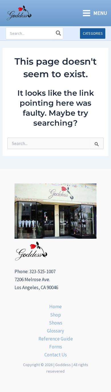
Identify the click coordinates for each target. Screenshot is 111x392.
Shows (55, 323)
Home (55, 306)
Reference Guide (55, 339)
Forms (55, 347)
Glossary (55, 331)
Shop (55, 315)
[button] (92, 33)
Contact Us (55, 355)
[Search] (59, 33)
